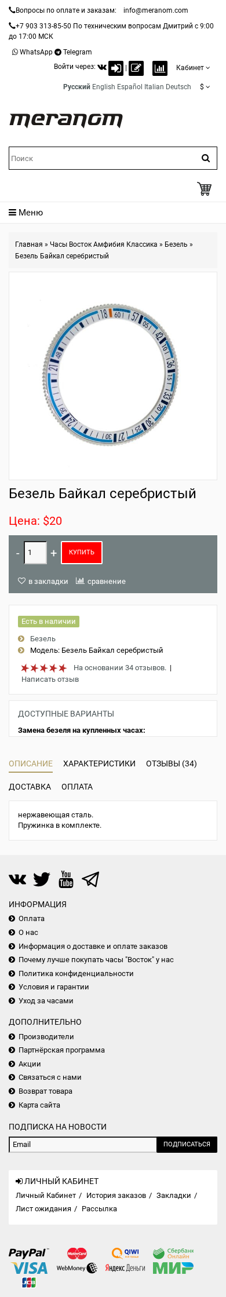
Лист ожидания (43, 1208)
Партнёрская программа (62, 1050)
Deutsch (178, 87)
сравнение (107, 581)
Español (130, 87)
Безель (176, 244)
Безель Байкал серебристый (62, 256)
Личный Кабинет (46, 1195)
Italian (154, 87)
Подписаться (186, 1144)
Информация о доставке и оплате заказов (93, 946)
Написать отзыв (50, 679)
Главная (29, 244)
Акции (30, 1063)
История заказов (116, 1195)
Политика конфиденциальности (76, 973)
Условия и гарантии (54, 986)
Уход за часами (46, 1000)
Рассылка (99, 1208)
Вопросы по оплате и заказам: (66, 10)
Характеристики (99, 763)
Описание (31, 763)
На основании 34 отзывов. (120, 667)
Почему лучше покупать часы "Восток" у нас (96, 959)
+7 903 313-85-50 (43, 26)
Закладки (173, 1195)
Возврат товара (45, 1091)
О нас (28, 932)
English (103, 87)
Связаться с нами (50, 1077)
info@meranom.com (155, 10)
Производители (46, 1036)
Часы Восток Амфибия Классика (104, 244)
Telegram (77, 52)
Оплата (77, 786)
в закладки (48, 581)
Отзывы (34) (171, 763)
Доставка (30, 786)
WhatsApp (36, 52)
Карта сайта (39, 1105)
